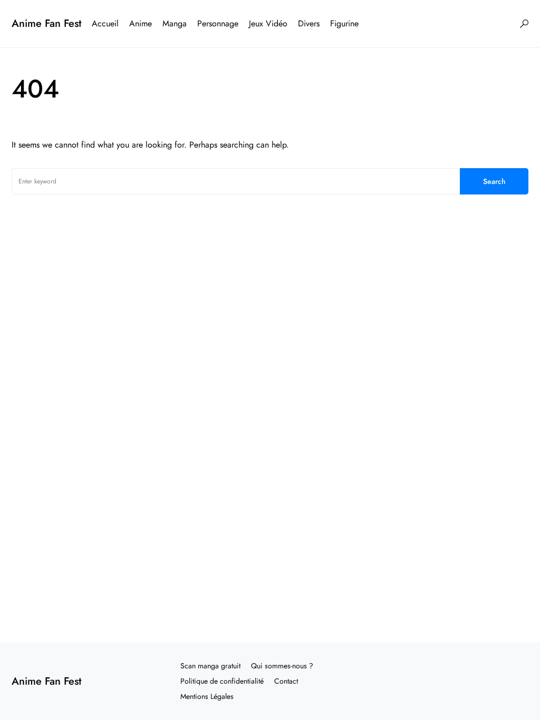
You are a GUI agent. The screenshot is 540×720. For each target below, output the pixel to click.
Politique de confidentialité (222, 681)
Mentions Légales (207, 696)
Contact (286, 681)
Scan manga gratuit (210, 665)
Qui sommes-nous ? (282, 665)
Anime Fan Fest (46, 23)
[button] (524, 24)
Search (494, 181)
